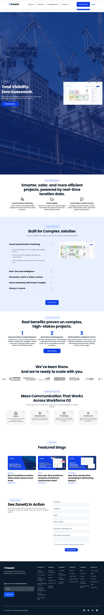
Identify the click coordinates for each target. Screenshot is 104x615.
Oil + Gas (72, 573)
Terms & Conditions (83, 582)
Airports (71, 570)
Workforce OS (52, 583)
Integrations (94, 582)
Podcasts (93, 579)
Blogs (92, 573)
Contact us (83, 573)
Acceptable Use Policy (84, 586)
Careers (82, 576)
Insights (50, 577)
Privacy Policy (24, 610)
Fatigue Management (41, 594)
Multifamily (72, 576)
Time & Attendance (51, 571)
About (82, 570)
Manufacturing (73, 579)
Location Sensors (61, 582)
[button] (31, 4)
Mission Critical (73, 582)
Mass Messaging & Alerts (42, 584)
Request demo (10, 104)
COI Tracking (41, 575)
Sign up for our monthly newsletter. (15, 584)
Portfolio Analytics (50, 586)
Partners (82, 579)
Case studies (94, 570)
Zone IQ (50, 575)
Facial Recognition (62, 574)
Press (92, 584)
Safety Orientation (41, 571)
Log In (93, 4)
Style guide (94, 587)
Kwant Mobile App (41, 598)
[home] (14, 3)
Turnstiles (61, 570)
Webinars (93, 576)
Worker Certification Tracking (41, 579)
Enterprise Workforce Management (41, 589)
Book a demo (52, 351)
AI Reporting (51, 580)
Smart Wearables (62, 578)
